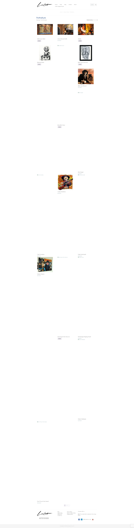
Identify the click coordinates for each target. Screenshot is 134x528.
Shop (61, 4)
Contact (70, 4)
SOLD (39, 40)
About (75, 4)
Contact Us (60, 515)
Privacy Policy (69, 511)
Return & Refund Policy (71, 513)
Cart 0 (92, 4)
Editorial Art (60, 514)
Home (56, 4)
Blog (65, 4)
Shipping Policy (70, 514)
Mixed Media (66, 12)
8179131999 (44, 518)
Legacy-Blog (60, 513)
